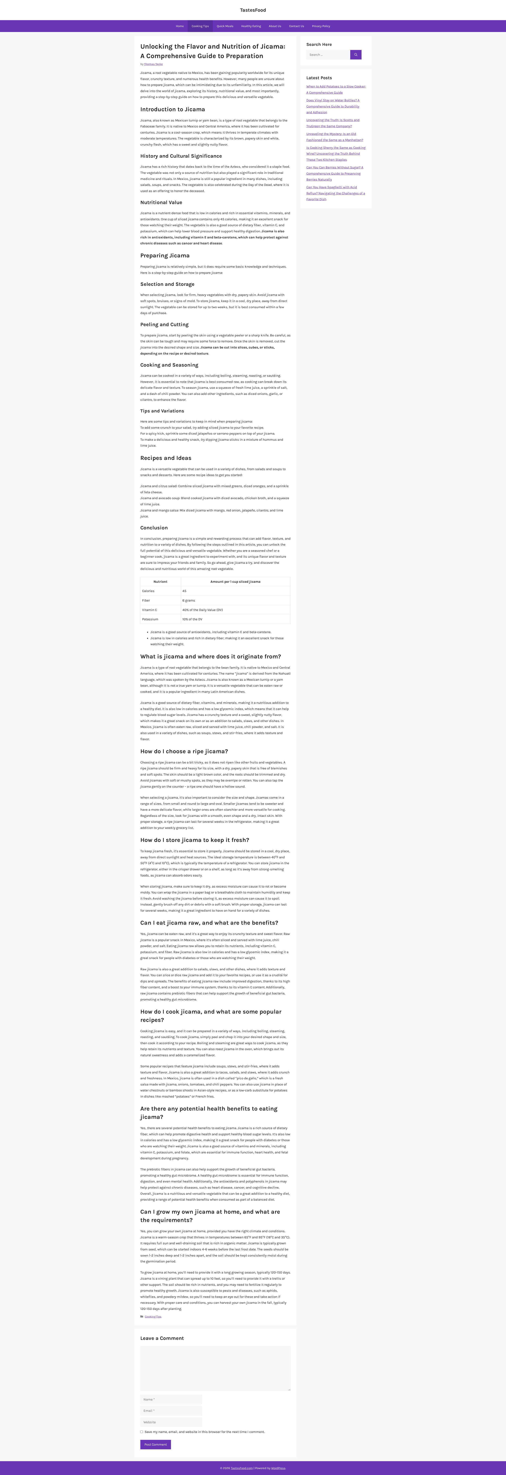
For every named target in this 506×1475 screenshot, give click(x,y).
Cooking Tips (200, 26)
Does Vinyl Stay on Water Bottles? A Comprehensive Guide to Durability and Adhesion (333, 106)
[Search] (356, 54)
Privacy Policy (321, 26)
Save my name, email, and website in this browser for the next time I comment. (205, 1432)
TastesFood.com (242, 1468)
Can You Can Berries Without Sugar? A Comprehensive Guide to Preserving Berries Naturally (334, 173)
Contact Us (296, 26)
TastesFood (253, 10)
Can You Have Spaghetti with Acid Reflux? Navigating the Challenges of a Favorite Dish (335, 193)
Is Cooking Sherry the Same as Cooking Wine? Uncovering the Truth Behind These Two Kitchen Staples (336, 154)
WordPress (278, 1468)
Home (180, 26)
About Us (275, 26)
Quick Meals (225, 26)
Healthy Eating (251, 26)
